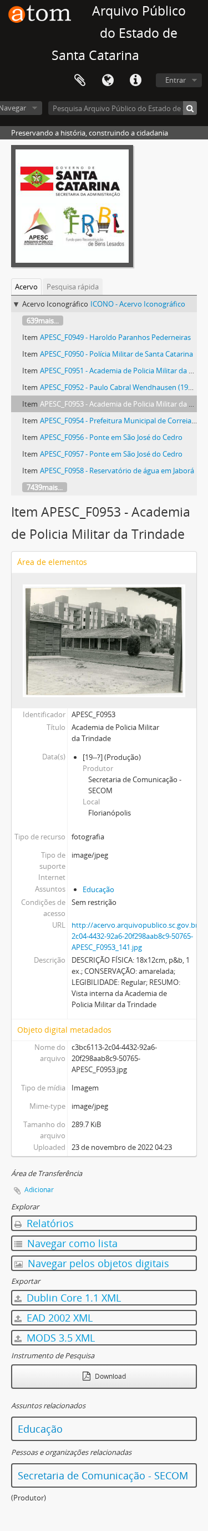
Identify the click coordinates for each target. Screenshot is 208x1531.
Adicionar (39, 1189)
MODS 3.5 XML (59, 1337)
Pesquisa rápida (73, 287)
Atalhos (135, 80)
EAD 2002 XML (58, 1317)
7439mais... (45, 487)
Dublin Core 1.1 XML (72, 1297)
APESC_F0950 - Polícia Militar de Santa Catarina (116, 354)
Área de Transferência (80, 80)
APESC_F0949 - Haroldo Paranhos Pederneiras (115, 337)
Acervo (26, 287)
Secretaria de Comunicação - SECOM (103, 1475)
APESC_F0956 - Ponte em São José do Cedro (111, 437)
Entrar (175, 80)
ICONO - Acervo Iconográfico (137, 304)
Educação (98, 889)
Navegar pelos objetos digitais (97, 1263)
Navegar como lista (71, 1243)
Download (109, 1376)
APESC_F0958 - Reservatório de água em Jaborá (117, 471)
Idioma (107, 80)
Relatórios (49, 1223)
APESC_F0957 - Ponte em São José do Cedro (111, 454)
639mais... (43, 321)
